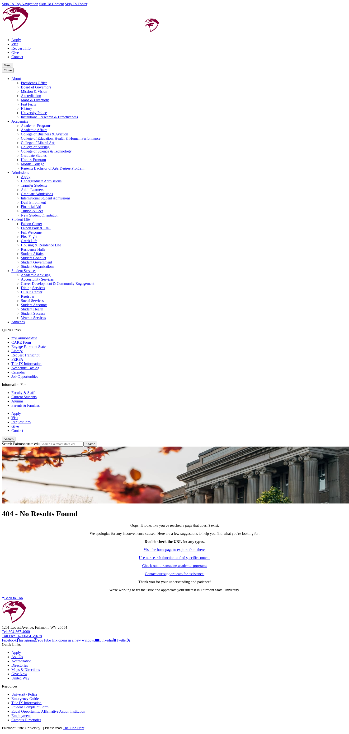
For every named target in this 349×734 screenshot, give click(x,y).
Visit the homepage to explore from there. (175, 550)
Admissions (20, 173)
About (16, 79)
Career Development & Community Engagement (57, 284)
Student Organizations (37, 266)
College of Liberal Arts (38, 143)
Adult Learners (32, 190)
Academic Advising (36, 275)
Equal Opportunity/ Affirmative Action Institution (48, 711)
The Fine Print (73, 728)
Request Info (21, 48)
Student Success (33, 313)
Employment (21, 716)
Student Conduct (33, 258)
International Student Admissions (45, 198)
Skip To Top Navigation (20, 4)
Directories (19, 665)
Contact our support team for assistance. (174, 574)
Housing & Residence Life (41, 245)
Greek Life (29, 241)
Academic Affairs (34, 130)
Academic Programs (36, 126)
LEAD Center (31, 292)
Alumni (17, 401)
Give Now (19, 674)
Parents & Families (25, 405)
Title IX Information (26, 364)
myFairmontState (24, 338)
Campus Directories (26, 720)
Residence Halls (33, 249)
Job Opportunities (24, 376)
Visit (14, 44)
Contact (17, 57)
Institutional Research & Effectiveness (49, 117)
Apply (16, 40)
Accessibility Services (37, 279)
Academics (19, 121)
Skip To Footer (76, 4)
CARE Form (21, 342)
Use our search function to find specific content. (174, 558)
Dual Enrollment (33, 202)
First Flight (29, 237)
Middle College (32, 164)
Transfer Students (34, 185)
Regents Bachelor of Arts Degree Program (52, 168)
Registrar (27, 296)
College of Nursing (35, 147)
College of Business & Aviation (44, 134)
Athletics (18, 322)
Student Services (23, 271)
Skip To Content (51, 4)
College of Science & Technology (46, 151)
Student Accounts (34, 305)
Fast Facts (28, 104)
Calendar (18, 372)
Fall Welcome (31, 232)
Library (17, 351)
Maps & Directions (35, 100)
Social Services (32, 301)
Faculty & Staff (22, 393)
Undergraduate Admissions (41, 181)
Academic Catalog (25, 368)
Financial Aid (31, 207)
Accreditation (31, 96)
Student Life (20, 219)
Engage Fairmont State (28, 347)
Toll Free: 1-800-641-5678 (22, 636)
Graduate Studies (34, 155)
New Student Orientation (39, 215)
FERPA (17, 359)
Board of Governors (36, 87)
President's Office (34, 83)
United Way (20, 678)
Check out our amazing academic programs (174, 566)
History (26, 108)
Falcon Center (31, 224)
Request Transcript (25, 355)
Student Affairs (32, 254)
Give (15, 53)
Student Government (36, 262)
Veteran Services (33, 318)
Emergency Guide (25, 699)
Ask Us (17, 657)
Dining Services (33, 288)
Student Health (32, 309)
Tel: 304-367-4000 (16, 632)
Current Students (24, 397)
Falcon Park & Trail (36, 228)
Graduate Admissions (37, 194)
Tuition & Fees (32, 211)
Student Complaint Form (29, 707)
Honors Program (33, 160)
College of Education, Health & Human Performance (60, 138)
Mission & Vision (34, 91)
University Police (34, 113)
